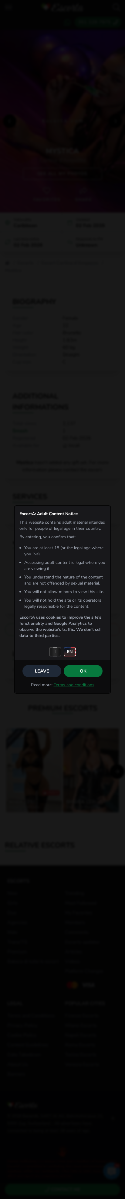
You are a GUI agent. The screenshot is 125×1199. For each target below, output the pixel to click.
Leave (42, 671)
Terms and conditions (74, 685)
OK (83, 671)
